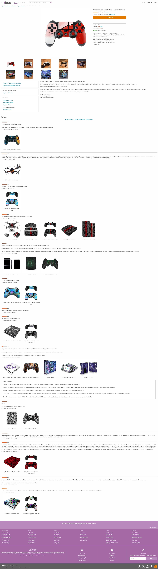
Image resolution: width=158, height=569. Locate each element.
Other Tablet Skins (109, 543)
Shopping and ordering (82, 555)
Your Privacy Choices (29, 567)
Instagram (143, 567)
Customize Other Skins (6, 543)
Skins (15, 2)
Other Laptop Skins (83, 540)
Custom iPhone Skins (5, 542)
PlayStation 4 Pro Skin (8, 93)
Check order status (112, 558)
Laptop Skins (82, 532)
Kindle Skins (108, 535)
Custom (25, 2)
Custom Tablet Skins (5, 539)
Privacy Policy (24, 567)
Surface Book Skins (83, 535)
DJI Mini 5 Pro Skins (31, 542)
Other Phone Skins (57, 543)
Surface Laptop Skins (84, 537)
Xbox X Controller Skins (136, 542)
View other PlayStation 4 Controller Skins (12, 83)
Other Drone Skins (31, 543)
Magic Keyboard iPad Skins (111, 540)
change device (112, 14)
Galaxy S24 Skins (57, 532)
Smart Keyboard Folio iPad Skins (112, 542)
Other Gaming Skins (135, 543)
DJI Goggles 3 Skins (31, 535)
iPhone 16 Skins (56, 540)
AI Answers (112, 555)
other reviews (80, 119)
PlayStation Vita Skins (136, 535)
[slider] (95, 12)
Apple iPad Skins (109, 534)
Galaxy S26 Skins (57, 535)
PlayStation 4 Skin (7, 105)
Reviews (11, 565)
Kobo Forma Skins (109, 537)
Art (20, 2)
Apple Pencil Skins (109, 532)
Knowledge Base (112, 557)
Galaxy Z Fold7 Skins (57, 537)
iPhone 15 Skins (56, 539)
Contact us (112, 560)
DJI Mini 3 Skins (31, 539)
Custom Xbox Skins (5, 540)
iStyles (3, 6)
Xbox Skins (134, 539)
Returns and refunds (81, 560)
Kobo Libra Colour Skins (110, 539)
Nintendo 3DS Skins (135, 532)
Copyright (20, 567)
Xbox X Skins (134, 540)
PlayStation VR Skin (7, 109)
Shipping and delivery (82, 557)
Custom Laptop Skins (6, 534)
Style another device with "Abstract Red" (11, 85)
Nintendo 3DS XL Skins (136, 534)
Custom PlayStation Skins (6, 537)
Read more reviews (153, 527)
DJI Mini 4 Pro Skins (31, 540)
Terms (17, 567)
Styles (7, 2)
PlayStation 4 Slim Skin (8, 102)
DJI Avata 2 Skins (31, 532)
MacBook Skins (83, 534)
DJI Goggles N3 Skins (32, 537)
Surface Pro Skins (83, 539)
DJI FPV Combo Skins (32, 534)
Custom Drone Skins (5, 532)
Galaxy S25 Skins (57, 534)
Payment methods (82, 558)
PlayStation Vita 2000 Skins (137, 537)
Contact (16, 565)
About (8, 565)
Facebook (139, 567)
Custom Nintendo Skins (6, 535)
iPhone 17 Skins (56, 542)
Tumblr (151, 567)
